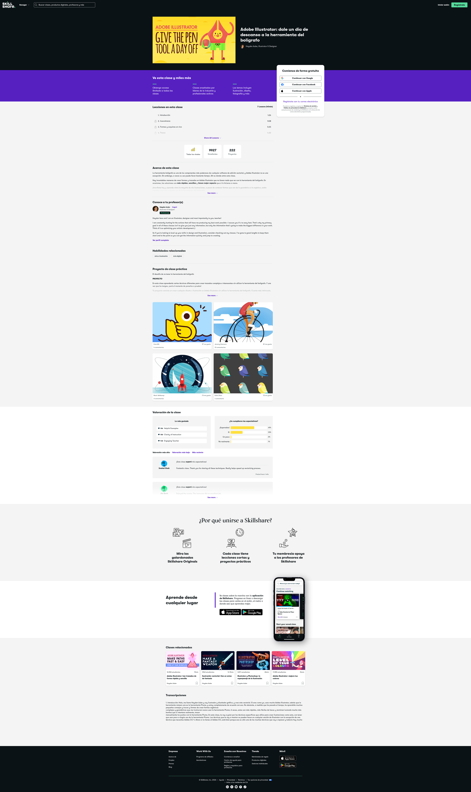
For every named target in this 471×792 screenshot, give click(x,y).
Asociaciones (201, 760)
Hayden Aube (168, 207)
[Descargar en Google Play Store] (291, 765)
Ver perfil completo (161, 240)
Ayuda (221, 780)
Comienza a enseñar (232, 757)
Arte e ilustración (161, 256)
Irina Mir (156, 344)
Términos (241, 780)
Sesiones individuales (260, 764)
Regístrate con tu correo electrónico (300, 101)
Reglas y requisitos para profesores (233, 766)
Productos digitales (259, 760)
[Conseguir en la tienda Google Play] (252, 612)
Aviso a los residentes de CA (237, 782)
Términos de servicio (310, 106)
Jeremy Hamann (221, 344)
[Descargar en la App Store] (229, 612)
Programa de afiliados (204, 757)
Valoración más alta (161, 452)
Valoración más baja (181, 452)
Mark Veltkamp (159, 395)
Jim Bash (164, 493)
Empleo (171, 760)
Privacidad (231, 780)
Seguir (174, 207)
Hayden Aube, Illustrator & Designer (261, 46)
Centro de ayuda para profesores (232, 761)
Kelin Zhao (218, 395)
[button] (28, 5)
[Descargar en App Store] (291, 758)
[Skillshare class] (182, 660)
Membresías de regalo (260, 757)
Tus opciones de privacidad (258, 780)
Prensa (171, 764)
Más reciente (197, 452)
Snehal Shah (164, 468)
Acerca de (172, 757)
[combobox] (64, 4)
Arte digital (177, 256)
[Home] (8, 4)
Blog (170, 767)
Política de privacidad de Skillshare (295, 108)
